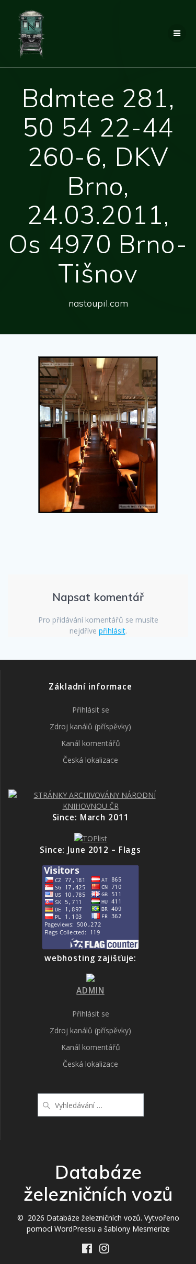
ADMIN (90, 990)
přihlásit (112, 631)
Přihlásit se (90, 710)
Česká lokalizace (90, 760)
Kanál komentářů (90, 743)
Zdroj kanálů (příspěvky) (90, 726)
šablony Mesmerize (137, 1229)
